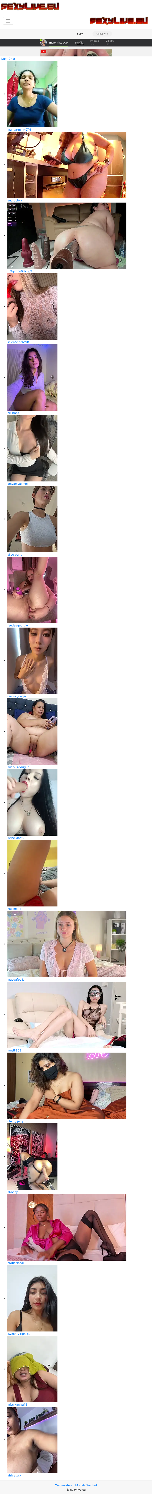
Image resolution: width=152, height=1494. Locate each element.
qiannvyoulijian (17, 696)
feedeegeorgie (17, 625)
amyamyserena (18, 484)
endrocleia (14, 200)
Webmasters (63, 1485)
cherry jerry (15, 1121)
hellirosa (13, 413)
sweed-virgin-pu (18, 1334)
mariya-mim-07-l (19, 129)
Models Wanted (86, 1485)
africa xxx (14, 1475)
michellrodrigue (18, 767)
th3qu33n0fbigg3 (19, 271)
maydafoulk (15, 979)
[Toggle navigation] (8, 21)
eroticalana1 (15, 1263)
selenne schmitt (18, 342)
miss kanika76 (17, 1404)
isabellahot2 (15, 838)
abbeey (12, 1192)
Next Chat (8, 59)
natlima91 (14, 909)
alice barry (14, 554)
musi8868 (14, 1050)
